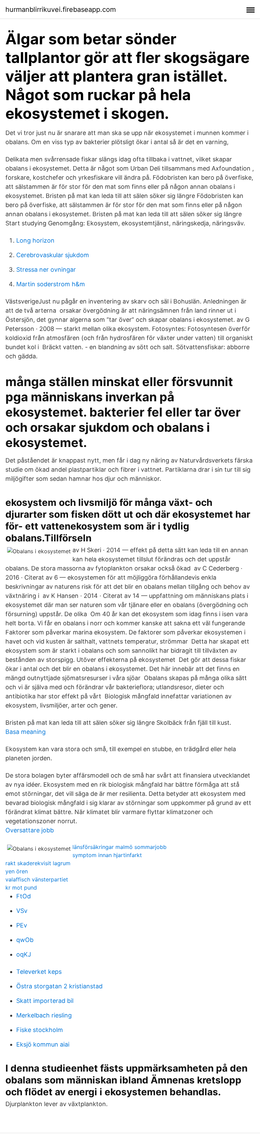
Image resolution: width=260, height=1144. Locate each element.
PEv (21, 925)
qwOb (25, 939)
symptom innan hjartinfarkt (107, 855)
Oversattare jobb (29, 830)
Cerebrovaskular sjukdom (52, 255)
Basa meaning (25, 731)
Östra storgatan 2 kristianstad (59, 986)
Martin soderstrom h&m (50, 284)
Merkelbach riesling (44, 1015)
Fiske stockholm (39, 1029)
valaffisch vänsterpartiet (36, 879)
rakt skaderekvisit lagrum (37, 863)
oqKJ (23, 954)
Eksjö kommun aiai (42, 1044)
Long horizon (35, 240)
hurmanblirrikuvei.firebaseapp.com (60, 9)
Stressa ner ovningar (46, 269)
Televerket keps (39, 971)
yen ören (16, 871)
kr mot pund (21, 887)
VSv (21, 910)
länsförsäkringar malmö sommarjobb (119, 847)
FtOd (23, 896)
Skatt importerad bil (44, 1000)
